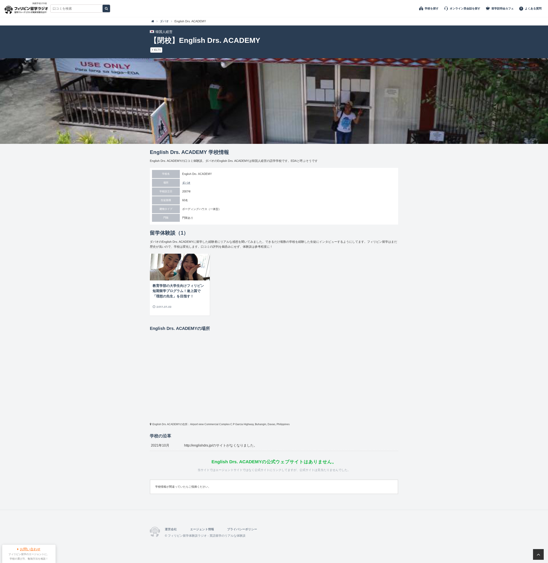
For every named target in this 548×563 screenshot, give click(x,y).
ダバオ (186, 182)
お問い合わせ (30, 549)
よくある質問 (533, 8)
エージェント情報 (202, 529)
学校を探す (432, 8)
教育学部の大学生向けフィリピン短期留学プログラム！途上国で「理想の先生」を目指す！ (178, 291)
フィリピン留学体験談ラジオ (27, 8)
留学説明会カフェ (502, 8)
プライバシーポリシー (242, 529)
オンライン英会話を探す (465, 8)
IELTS (157, 49)
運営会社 (171, 529)
